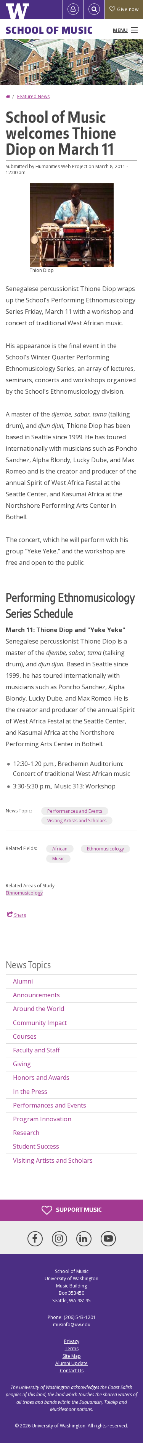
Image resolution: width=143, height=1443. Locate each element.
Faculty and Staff (36, 1050)
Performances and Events (74, 811)
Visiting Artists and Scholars (76, 820)
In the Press (30, 1091)
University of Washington (58, 1425)
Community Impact (40, 1023)
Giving (22, 1064)
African (59, 848)
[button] (72, 224)
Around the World (38, 1008)
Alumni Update (71, 1363)
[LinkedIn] (85, 1238)
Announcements (36, 995)
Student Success (36, 1146)
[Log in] (73, 9)
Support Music (78, 1209)
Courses (25, 1036)
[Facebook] (36, 1238)
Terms (72, 1348)
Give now (127, 9)
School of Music (49, 30)
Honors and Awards (41, 1077)
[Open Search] (94, 9)
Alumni (23, 981)
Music (58, 858)
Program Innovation (42, 1119)
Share (19, 915)
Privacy (71, 1341)
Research (26, 1132)
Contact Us (72, 1370)
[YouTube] (108, 1238)
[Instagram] (61, 1238)
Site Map (72, 1356)
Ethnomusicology (105, 848)
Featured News (33, 96)
